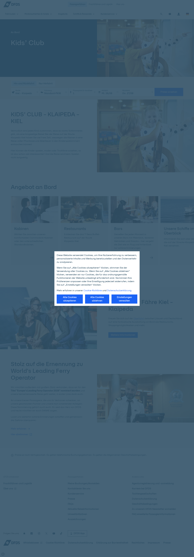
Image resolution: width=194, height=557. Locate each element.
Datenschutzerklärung (119, 290)
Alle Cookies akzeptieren (70, 299)
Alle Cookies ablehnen (97, 299)
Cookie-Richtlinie (93, 290)
